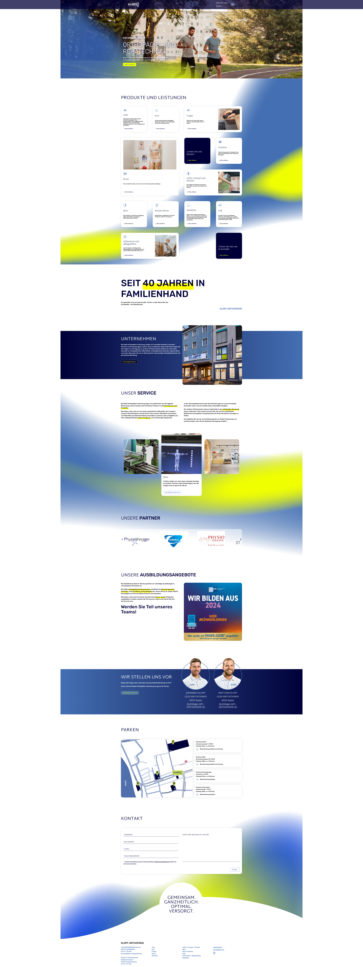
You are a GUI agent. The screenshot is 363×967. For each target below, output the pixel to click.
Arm (153, 949)
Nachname (129, 842)
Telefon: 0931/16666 (221, 3)
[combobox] (221, 6)
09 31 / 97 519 (126, 964)
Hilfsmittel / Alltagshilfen (191, 956)
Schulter (155, 956)
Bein (184, 949)
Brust (154, 954)
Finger (154, 951)
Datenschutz (218, 950)
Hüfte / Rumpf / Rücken (191, 947)
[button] (235, 477)
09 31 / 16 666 (126, 951)
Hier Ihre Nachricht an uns (196, 835)
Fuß (183, 954)
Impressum (217, 947)
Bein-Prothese (187, 951)
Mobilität (185, 958)
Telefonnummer (131, 856)
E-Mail (127, 849)
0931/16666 (196, 700)
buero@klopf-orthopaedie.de (131, 954)
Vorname (128, 835)
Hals (153, 947)
